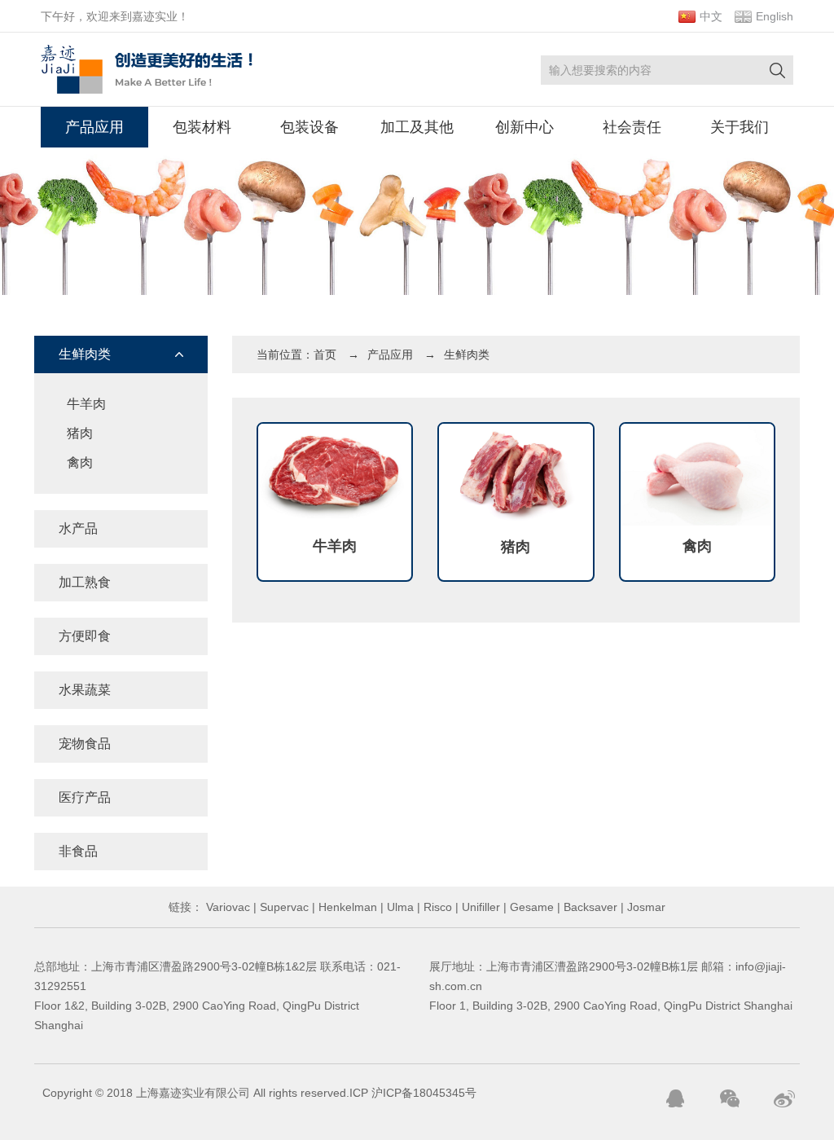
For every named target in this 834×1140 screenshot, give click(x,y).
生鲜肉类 (466, 354)
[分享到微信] (729, 1098)
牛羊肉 (86, 404)
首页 (325, 354)
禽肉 (80, 462)
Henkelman (346, 906)
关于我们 (739, 127)
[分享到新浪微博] (784, 1098)
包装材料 (202, 127)
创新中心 (524, 127)
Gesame (530, 906)
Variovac (226, 906)
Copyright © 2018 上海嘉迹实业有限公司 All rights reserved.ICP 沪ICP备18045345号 (259, 1092)
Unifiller (479, 906)
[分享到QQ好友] (675, 1098)
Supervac (283, 906)
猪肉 (80, 433)
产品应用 (94, 127)
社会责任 (632, 127)
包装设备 (309, 127)
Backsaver (588, 906)
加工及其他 (417, 127)
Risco (436, 906)
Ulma (399, 906)
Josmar (644, 906)
